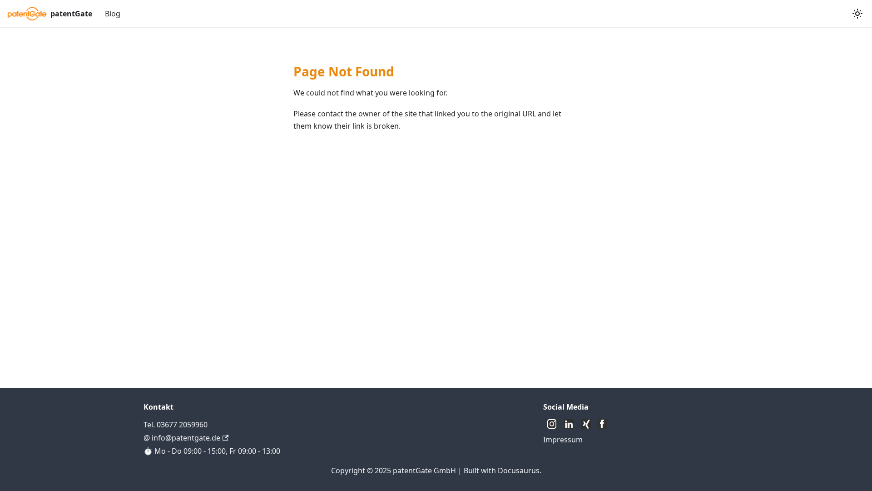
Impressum (563, 440)
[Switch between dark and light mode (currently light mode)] (857, 13)
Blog (112, 14)
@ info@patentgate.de (182, 438)
